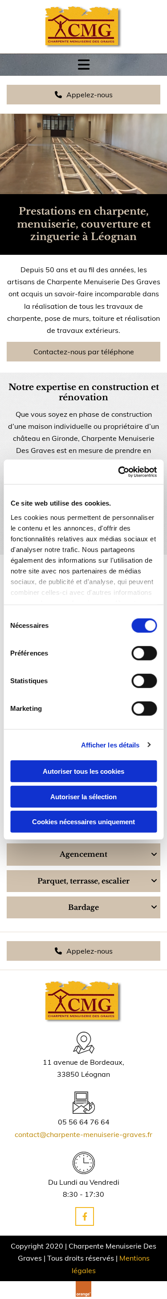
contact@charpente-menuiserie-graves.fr (83, 1134)
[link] (154, 854)
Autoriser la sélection (83, 796)
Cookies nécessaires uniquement (83, 822)
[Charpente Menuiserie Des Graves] (83, 26)
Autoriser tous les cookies (83, 771)
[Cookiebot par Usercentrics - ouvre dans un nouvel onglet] (119, 471)
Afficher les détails (110, 744)
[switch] (144, 653)
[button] (83, 94)
